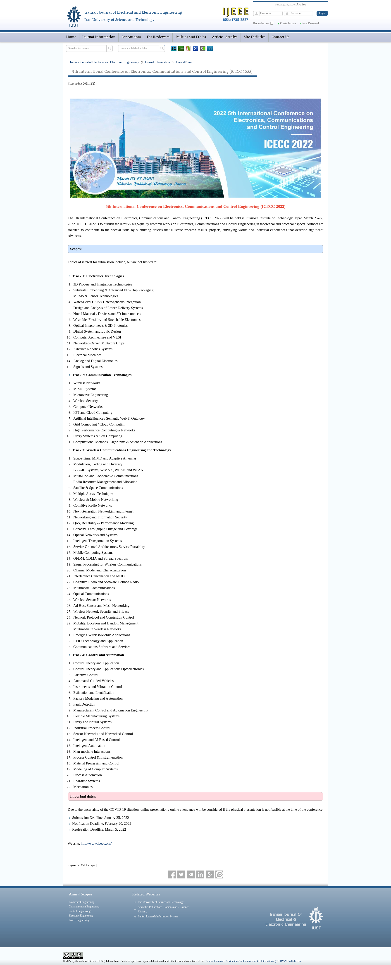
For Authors (131, 37)
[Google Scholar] (195, 48)
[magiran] (188, 48)
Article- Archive (225, 37)
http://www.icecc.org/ (96, 843)
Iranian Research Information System (158, 916)
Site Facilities (254, 37)
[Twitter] (181, 874)
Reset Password (310, 23)
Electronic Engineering (81, 915)
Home (71, 37)
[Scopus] (173, 48)
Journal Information (98, 37)
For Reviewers (158, 37)
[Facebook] (172, 874)
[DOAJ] (181, 48)
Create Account (288, 23)
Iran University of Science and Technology (161, 902)
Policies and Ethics (191, 37)
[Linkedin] (210, 48)
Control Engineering (80, 911)
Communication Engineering (84, 906)
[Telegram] (191, 874)
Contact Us (280, 37)
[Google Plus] (210, 874)
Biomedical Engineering (81, 902)
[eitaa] (219, 874)
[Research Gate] (202, 48)
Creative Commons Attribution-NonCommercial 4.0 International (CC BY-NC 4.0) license (253, 961)
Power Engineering (79, 920)
